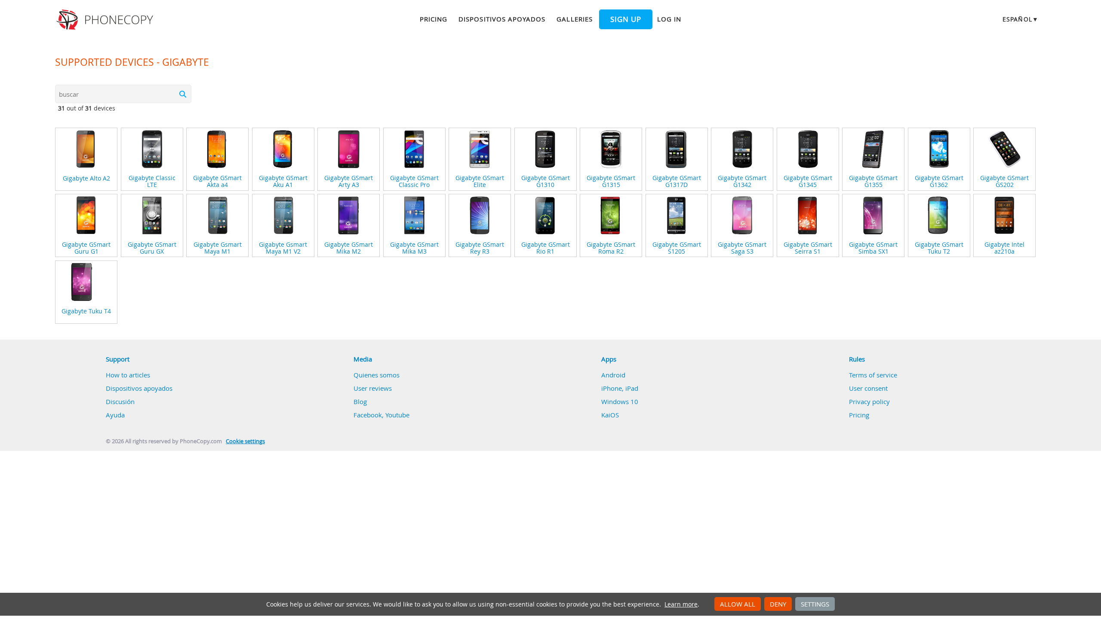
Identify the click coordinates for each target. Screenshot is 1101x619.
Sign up (625, 19)
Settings (815, 604)
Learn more (681, 604)
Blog (360, 401)
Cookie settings (245, 441)
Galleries (574, 19)
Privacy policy (869, 401)
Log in (669, 19)
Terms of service (873, 375)
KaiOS (610, 415)
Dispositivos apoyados (501, 19)
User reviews (373, 388)
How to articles (128, 375)
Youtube (397, 415)
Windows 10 (619, 401)
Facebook (368, 415)
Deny (778, 604)
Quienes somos (377, 375)
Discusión (120, 401)
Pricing (433, 19)
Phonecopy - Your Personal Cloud (106, 20)
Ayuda (115, 415)
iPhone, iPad (619, 388)
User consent (868, 388)
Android (613, 375)
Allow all (737, 604)
